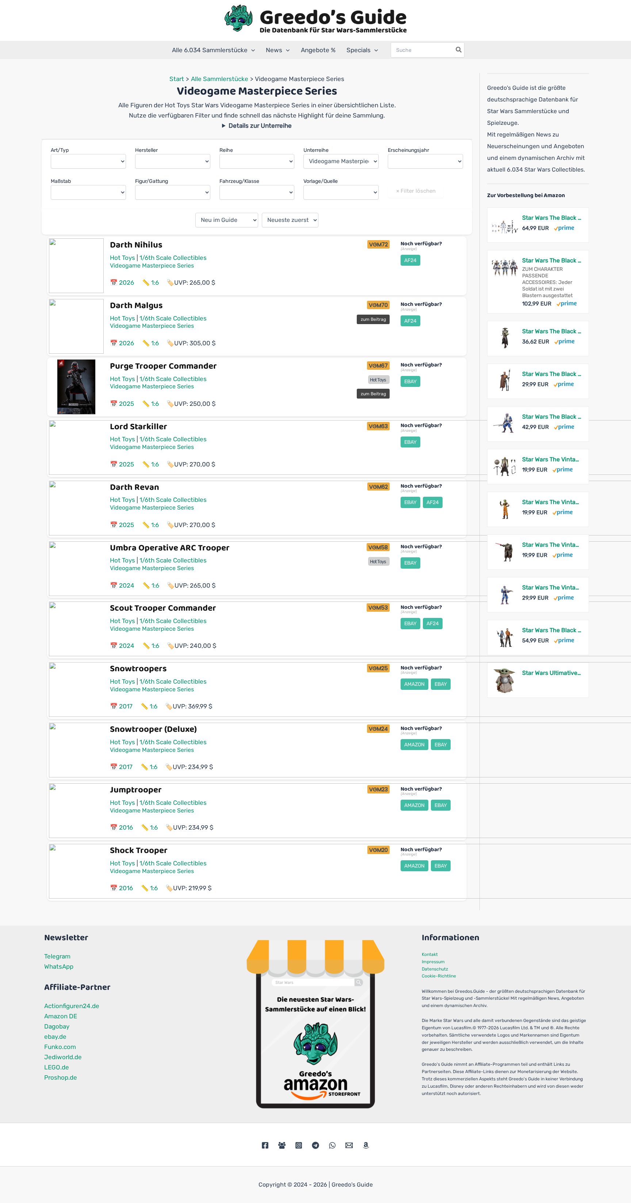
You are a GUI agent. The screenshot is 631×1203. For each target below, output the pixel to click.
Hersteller (146, 150)
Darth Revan (134, 487)
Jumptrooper (136, 790)
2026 (126, 282)
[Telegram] (315, 1145)
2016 (126, 827)
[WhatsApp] (332, 1145)
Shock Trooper (139, 850)
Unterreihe (316, 150)
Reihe (226, 150)
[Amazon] (366, 1145)
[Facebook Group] (282, 1145)
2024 (126, 585)
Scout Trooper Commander (163, 608)
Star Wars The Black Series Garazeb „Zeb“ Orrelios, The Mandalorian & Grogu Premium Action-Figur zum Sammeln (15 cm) (551, 416)
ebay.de (55, 1036)
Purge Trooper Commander (163, 366)
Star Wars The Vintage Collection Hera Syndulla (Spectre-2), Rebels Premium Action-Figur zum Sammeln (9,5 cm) (551, 502)
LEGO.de (56, 1067)
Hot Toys (122, 257)
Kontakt (430, 954)
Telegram (57, 956)
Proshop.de (60, 1077)
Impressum (433, 961)
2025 (126, 403)
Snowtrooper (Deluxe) (153, 729)
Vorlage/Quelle (320, 181)
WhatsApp (58, 966)
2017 (126, 706)
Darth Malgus (136, 306)
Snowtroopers (138, 669)
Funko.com (60, 1046)
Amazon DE (60, 1016)
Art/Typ (60, 150)
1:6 (155, 282)
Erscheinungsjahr (408, 150)
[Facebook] (265, 1145)
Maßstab (61, 181)
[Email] (349, 1145)
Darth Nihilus (136, 245)
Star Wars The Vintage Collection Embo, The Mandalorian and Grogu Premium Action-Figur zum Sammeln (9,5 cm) (551, 459)
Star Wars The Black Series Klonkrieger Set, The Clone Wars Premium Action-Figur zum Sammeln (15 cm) (551, 217)
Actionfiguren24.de (71, 1006)
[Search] (459, 50)
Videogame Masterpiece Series (152, 265)
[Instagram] (298, 1145)
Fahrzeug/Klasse (239, 181)
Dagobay (56, 1026)
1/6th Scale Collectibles (173, 257)
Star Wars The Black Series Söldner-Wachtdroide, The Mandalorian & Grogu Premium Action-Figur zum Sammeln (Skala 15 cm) (551, 373)
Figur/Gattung (151, 181)
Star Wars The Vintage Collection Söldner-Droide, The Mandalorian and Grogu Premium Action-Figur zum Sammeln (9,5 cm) (551, 544)
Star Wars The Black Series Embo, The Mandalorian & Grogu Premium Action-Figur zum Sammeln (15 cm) (551, 331)
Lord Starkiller (138, 427)
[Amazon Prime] (564, 227)
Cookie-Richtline (439, 976)
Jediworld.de (63, 1057)
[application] (251, 50)
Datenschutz (435, 969)
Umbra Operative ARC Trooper (170, 548)
